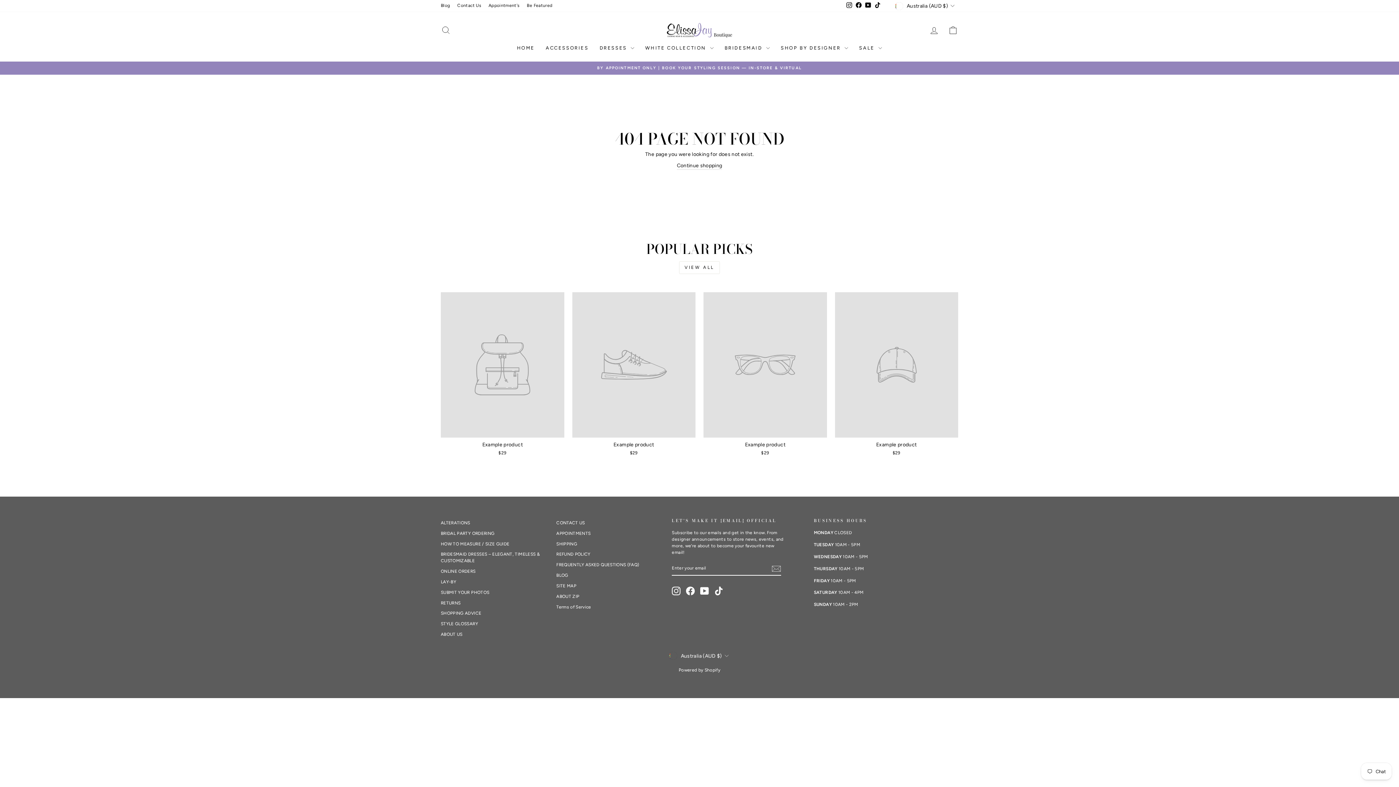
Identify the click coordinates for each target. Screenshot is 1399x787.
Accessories (567, 48)
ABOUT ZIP (567, 596)
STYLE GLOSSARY (459, 623)
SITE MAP (566, 585)
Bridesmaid (745, 48)
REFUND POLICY (573, 554)
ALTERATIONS (455, 522)
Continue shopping (699, 166)
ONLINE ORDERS (458, 571)
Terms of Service (573, 607)
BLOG (562, 575)
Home (526, 48)
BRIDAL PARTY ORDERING (467, 533)
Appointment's (504, 5)
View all (699, 267)
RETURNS (451, 603)
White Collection (676, 48)
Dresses (614, 48)
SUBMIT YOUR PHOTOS (465, 592)
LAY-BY (448, 581)
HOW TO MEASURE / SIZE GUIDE (475, 544)
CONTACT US (570, 522)
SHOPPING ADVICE (461, 613)
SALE (868, 48)
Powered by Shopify (699, 670)
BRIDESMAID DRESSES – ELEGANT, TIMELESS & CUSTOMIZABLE (490, 557)
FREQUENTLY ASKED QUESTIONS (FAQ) (597, 564)
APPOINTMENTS (573, 533)
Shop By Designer (812, 48)
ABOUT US (452, 634)
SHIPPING (566, 544)
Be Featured (539, 5)
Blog (445, 5)
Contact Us (469, 5)
